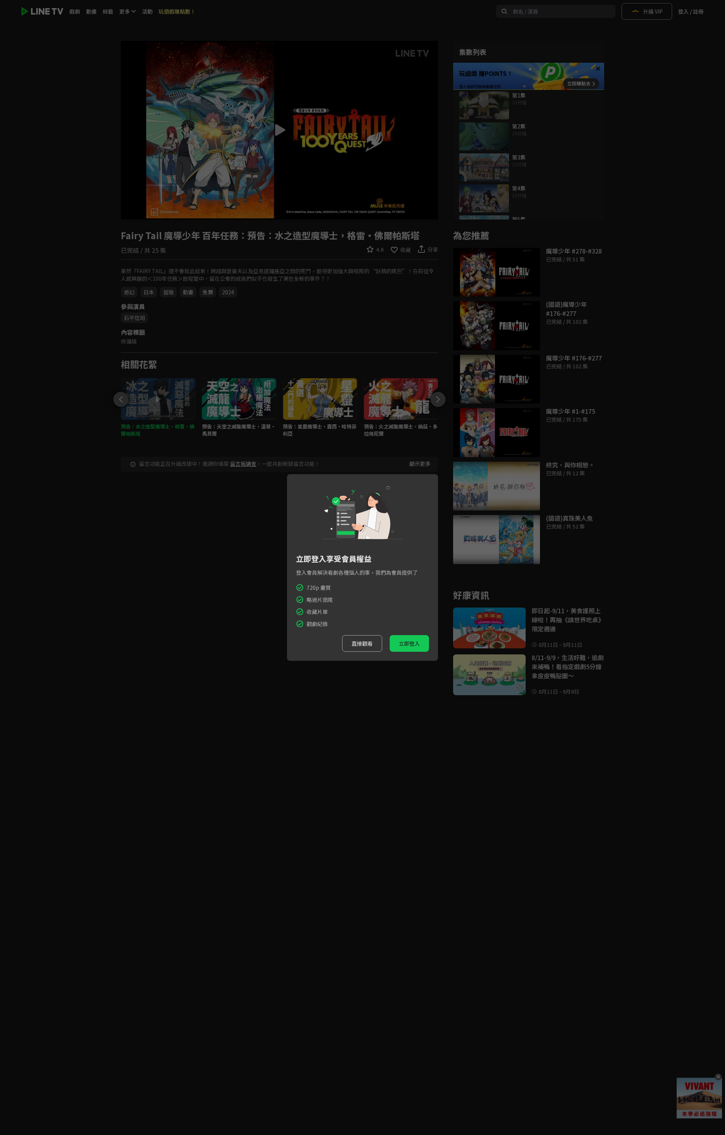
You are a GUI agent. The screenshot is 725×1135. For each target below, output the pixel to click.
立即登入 (409, 643)
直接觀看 (362, 643)
